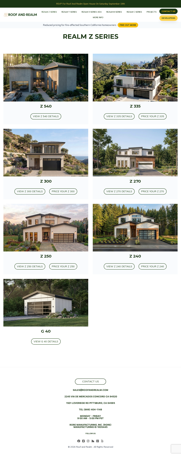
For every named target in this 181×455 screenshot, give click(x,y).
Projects (152, 12)
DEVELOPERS (168, 18)
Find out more (128, 25)
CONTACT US (168, 11)
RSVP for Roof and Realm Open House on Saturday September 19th (90, 3)
